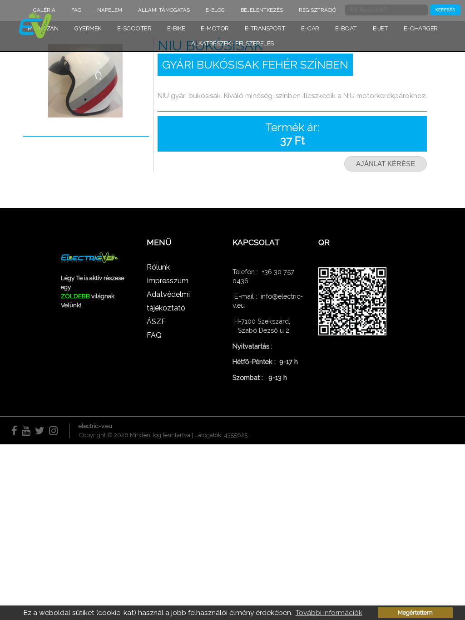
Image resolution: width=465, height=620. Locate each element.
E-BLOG (215, 10)
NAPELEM (109, 10)
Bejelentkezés (262, 10)
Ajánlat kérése (385, 163)
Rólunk (158, 267)
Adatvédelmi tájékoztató (168, 301)
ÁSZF (156, 321)
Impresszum (167, 280)
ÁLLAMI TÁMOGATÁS (164, 10)
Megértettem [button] (415, 612)
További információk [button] (329, 612)
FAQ (76, 10)
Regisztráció (317, 10)
